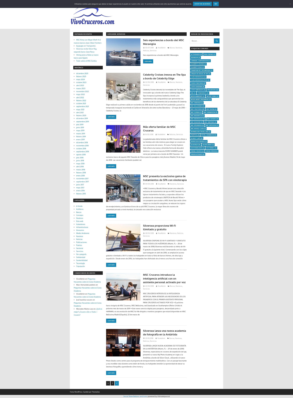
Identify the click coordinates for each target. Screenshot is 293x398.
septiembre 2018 (82, 151)
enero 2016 (80, 190)
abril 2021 (80, 112)
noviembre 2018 (82, 145)
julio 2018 (79, 158)
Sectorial (79, 248)
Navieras (179, 48)
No (216, 4)
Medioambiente (198, 96)
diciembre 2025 (82, 73)
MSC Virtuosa (212, 125)
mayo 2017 (80, 188)
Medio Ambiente (82, 233)
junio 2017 (80, 185)
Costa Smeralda (198, 90)
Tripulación (80, 266)
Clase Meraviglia (198, 77)
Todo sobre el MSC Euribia (86, 61)
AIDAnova (195, 57)
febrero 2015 (81, 194)
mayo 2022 (80, 94)
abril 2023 (80, 85)
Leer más (148, 61)
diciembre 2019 (82, 118)
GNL (193, 93)
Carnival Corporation (200, 61)
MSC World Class (198, 128)
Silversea (196, 145)
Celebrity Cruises (198, 64)
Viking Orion (212, 151)
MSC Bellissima (197, 106)
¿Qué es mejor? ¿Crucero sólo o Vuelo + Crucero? (88, 312)
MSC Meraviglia (198, 119)
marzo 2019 (80, 133)
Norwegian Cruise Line (200, 132)
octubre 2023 (81, 82)
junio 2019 (80, 127)
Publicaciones (81, 242)
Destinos (79, 218)
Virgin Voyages (197, 154)
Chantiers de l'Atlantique (201, 70)
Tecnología (80, 263)
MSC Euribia (196, 112)
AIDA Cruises (209, 54)
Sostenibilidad (81, 260)
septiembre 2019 (82, 121)
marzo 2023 (80, 88)
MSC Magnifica (197, 115)
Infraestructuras (82, 227)
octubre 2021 (81, 103)
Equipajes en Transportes (86, 46)
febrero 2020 (81, 115)
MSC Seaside (212, 119)
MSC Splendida (197, 125)
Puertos (79, 245)
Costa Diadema (197, 86)
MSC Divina (211, 109)
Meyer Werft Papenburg (201, 99)
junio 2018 (80, 160)
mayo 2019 (80, 130)
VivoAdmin (161, 48)
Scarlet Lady (196, 138)
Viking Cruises (197, 151)
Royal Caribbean (208, 135)
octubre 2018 (81, 148)
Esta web (79, 221)
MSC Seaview (196, 122)
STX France (211, 148)
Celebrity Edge (197, 67)
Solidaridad (80, 257)
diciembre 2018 (82, 142)
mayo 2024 (80, 79)
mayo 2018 (80, 163)
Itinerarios (80, 230)
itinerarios (203, 93)
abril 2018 (80, 166)
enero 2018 (80, 175)
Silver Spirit (208, 145)
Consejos (79, 215)
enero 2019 (80, 139)
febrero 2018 (81, 173)
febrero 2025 (81, 76)
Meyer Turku (212, 96)
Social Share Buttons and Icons (135, 396)
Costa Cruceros (198, 83)
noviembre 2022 (82, 91)
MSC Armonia (197, 103)
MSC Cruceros (197, 109)
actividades (196, 54)
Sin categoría (81, 254)
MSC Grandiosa (210, 112)
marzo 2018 (80, 170)
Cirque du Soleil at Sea (200, 74)
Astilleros (79, 209)
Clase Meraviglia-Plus (200, 80)
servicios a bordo (199, 141)
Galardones (80, 224)
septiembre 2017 (82, 182)
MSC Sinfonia (210, 122)
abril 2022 (80, 97)
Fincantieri (212, 90)
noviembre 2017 (82, 178)
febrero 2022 (81, 100)
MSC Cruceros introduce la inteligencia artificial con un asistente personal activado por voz (164, 278)
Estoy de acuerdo (202, 4)
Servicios (153, 51)
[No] (290, 4)
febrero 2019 (81, 136)
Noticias (146, 51)
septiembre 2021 (82, 106)
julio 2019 (79, 124)
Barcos (172, 48)
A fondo (79, 206)
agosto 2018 (81, 154)
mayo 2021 (80, 109)
